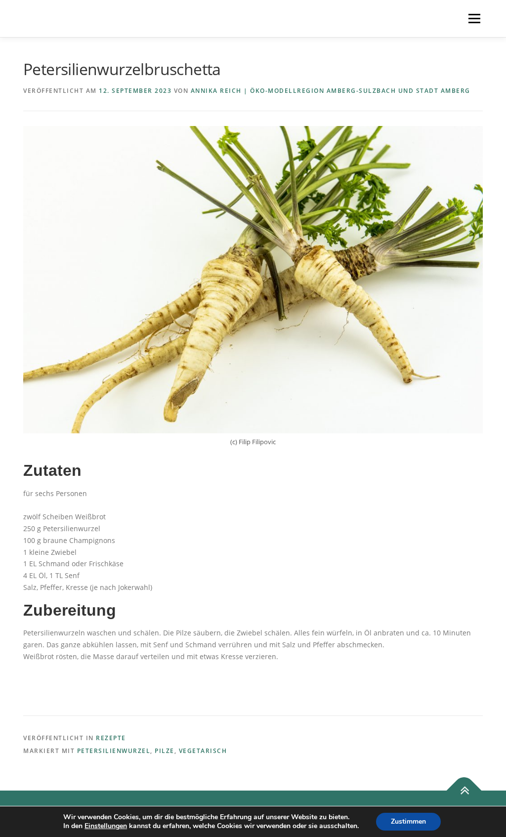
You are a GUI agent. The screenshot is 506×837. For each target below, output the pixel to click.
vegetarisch (203, 751)
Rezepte (111, 738)
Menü (474, 18)
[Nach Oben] (464, 790)
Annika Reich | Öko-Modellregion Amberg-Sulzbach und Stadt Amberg (330, 90)
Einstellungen (105, 826)
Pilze (164, 751)
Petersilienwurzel (114, 751)
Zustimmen (408, 821)
